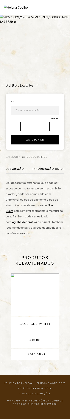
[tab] (15, 170)
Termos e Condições (51, 383)
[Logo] (16, 7)
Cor (13, 101)
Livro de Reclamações (35, 393)
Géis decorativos (34, 156)
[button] (35, 354)
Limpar (54, 118)
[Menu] (61, 7)
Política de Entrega (18, 383)
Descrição (15, 169)
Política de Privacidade (35, 388)
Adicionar (35, 139)
